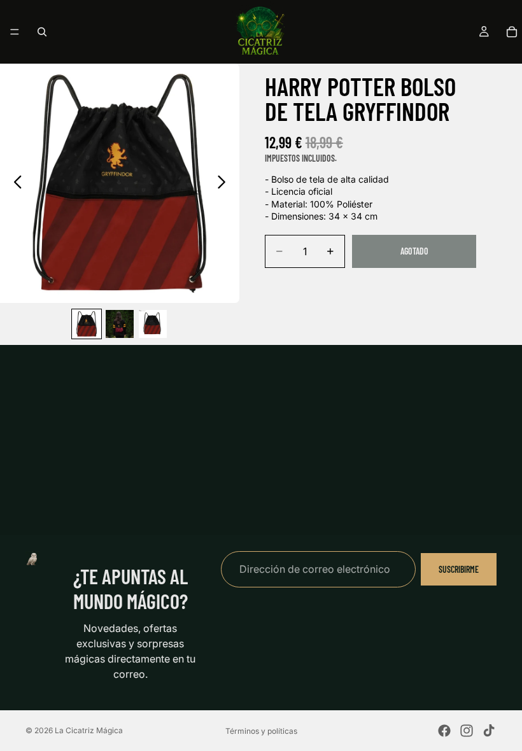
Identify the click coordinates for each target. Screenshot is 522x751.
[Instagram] (466, 730)
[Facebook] (444, 730)
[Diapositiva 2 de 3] (120, 324)
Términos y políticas (261, 731)
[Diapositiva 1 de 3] (87, 324)
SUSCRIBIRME (459, 568)
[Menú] (14, 31)
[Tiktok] (489, 730)
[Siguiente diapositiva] (225, 183)
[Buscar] (42, 32)
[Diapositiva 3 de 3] (153, 324)
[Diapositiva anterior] (14, 183)
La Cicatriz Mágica (89, 730)
